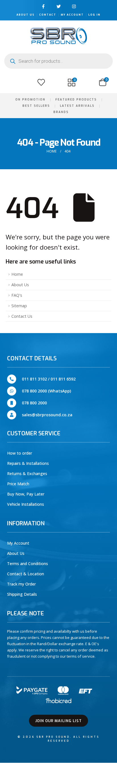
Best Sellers (36, 106)
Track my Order (21, 584)
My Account (72, 14)
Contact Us (21, 316)
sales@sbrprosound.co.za (47, 414)
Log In (94, 14)
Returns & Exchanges (27, 473)
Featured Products (76, 99)
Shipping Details (22, 594)
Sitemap (19, 305)
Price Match (18, 483)
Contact (47, 14)
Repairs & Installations (28, 463)
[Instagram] (74, 6)
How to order (19, 453)
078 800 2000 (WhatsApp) (46, 391)
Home (17, 274)
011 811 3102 (34, 379)
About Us (25, 14)
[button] (11, 82)
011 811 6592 (63, 379)
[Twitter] (59, 6)
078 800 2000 (34, 402)
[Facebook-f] (43, 6)
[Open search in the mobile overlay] (58, 61)
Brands (61, 112)
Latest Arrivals (77, 106)
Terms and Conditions (27, 563)
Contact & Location (25, 573)
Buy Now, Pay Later (25, 494)
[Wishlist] (41, 82)
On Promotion (30, 99)
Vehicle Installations (25, 504)
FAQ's (16, 295)
